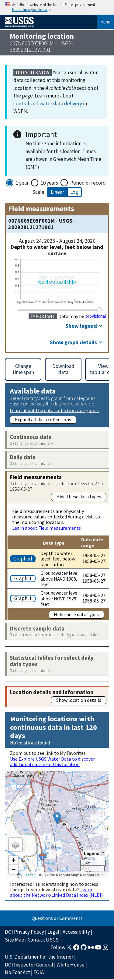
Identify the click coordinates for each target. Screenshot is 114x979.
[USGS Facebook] (76, 949)
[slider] (99, 309)
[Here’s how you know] (57, 7)
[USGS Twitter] (69, 949)
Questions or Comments (57, 918)
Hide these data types (78, 496)
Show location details (78, 700)
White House (71, 964)
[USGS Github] (83, 949)
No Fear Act (17, 972)
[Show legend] (102, 853)
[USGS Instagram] (105, 949)
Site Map (14, 939)
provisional (95, 316)
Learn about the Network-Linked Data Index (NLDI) (56, 892)
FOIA (38, 972)
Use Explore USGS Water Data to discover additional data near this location (52, 761)
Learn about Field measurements (46, 528)
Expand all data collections (43, 419)
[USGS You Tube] (98, 949)
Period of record (88, 182)
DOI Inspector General (29, 964)
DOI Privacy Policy (24, 931)
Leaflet (29, 874)
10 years (49, 182)
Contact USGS (43, 939)
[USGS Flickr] (91, 949)
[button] (57, 818)
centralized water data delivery (47, 103)
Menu (105, 22)
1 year (22, 182)
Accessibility (76, 931)
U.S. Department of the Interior (39, 956)
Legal (53, 931)
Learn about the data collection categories (54, 410)
